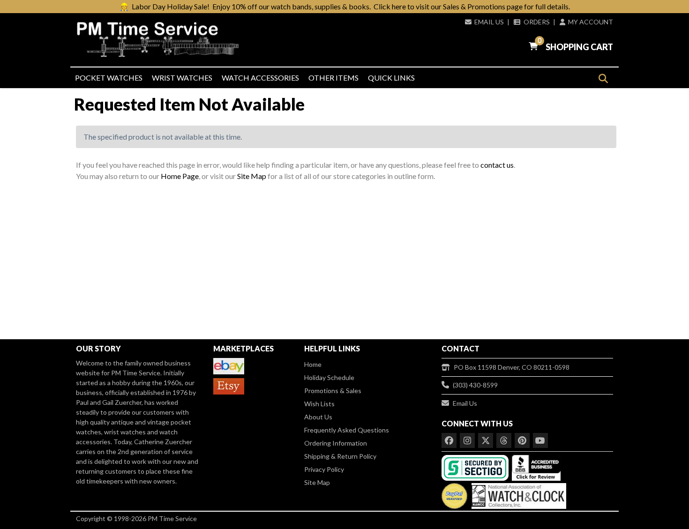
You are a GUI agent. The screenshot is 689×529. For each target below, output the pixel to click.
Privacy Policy (324, 469)
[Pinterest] (522, 440)
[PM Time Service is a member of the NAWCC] (517, 494)
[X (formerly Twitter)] (485, 440)
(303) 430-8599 (475, 385)
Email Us (489, 22)
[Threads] (503, 440)
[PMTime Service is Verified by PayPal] (454, 494)
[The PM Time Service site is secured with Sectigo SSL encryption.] (476, 467)
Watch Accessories (260, 77)
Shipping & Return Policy (340, 456)
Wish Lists (319, 404)
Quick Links (391, 77)
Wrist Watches (182, 77)
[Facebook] (449, 440)
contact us (497, 164)
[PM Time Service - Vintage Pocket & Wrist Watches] (161, 39)
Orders (536, 22)
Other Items (333, 77)
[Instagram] (467, 440)
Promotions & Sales (332, 391)
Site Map (251, 175)
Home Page (180, 175)
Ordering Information (335, 443)
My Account (590, 22)
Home (313, 364)
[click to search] (603, 78)
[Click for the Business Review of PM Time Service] (536, 467)
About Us (318, 417)
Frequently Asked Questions (346, 430)
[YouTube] (540, 440)
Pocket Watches (108, 77)
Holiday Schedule (329, 377)
